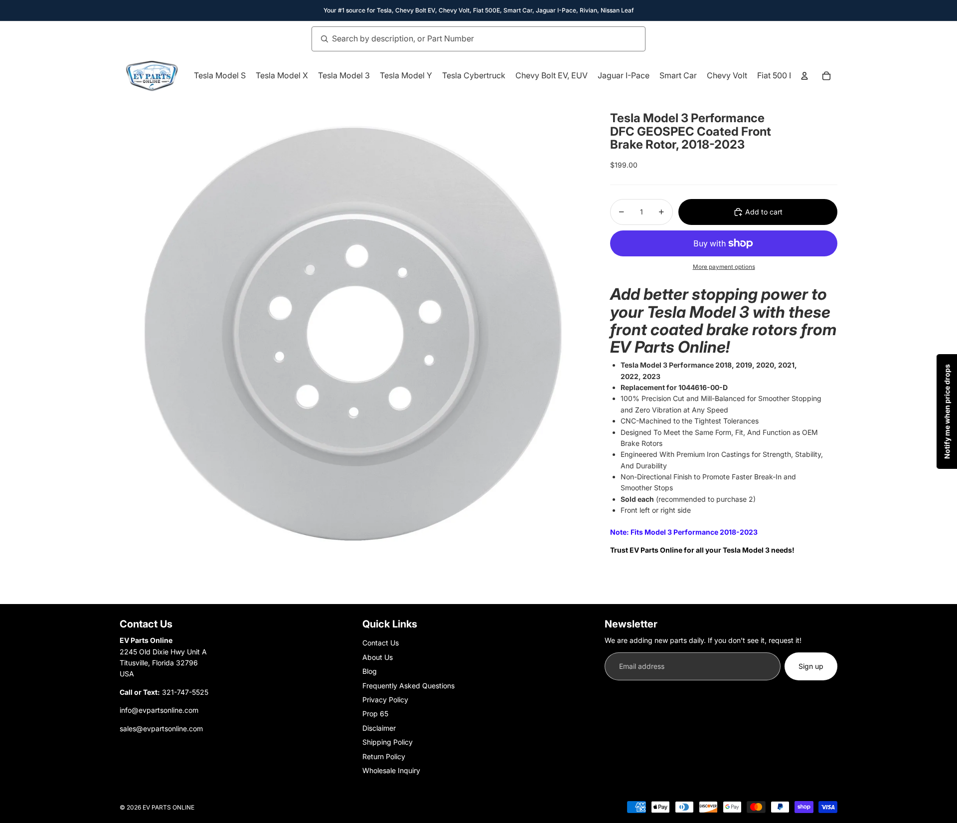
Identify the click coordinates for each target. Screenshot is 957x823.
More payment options (724, 266)
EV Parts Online (168, 807)
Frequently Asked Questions (408, 685)
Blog (369, 671)
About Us (377, 657)
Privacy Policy (385, 699)
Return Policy (383, 756)
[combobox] (467, 39)
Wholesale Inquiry (391, 770)
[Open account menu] (804, 76)
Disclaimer (379, 728)
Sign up (810, 666)
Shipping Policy (387, 742)
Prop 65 (375, 713)
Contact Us (380, 642)
